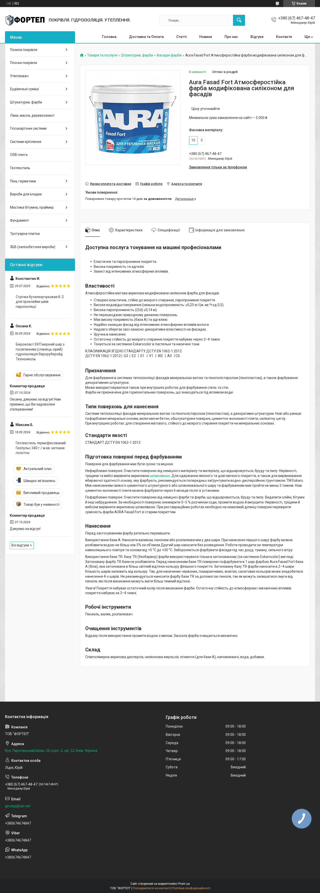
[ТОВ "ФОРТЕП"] (25, 20)
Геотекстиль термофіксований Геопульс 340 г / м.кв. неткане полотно (41, 448)
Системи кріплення (25, 142)
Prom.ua (184, 884)
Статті (181, 37)
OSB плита (19, 155)
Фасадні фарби (169, 55)
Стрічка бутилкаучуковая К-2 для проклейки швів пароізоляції (40, 302)
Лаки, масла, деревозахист (32, 115)
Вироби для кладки (26, 194)
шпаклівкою (160, 476)
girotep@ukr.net (17, 806)
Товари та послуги (102, 55)
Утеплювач (19, 76)
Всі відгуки (20, 545)
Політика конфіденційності (191, 888)
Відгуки (257, 37)
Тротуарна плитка (25, 234)
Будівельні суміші (24, 89)
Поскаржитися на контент (151, 888)
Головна (109, 37)
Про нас (231, 37)
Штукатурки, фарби (137, 55)
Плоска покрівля (23, 63)
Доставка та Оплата (146, 37)
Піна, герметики (23, 181)
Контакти (284, 37)
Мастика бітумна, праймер (32, 207)
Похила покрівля (23, 50)
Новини (205, 37)
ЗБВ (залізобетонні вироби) (32, 247)
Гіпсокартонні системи (28, 128)
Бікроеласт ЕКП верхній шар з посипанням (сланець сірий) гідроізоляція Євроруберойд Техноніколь (40, 351)
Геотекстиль (20, 168)
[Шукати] (239, 20)
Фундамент (19, 220)
